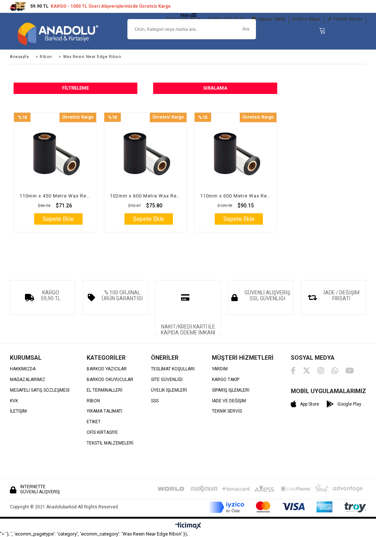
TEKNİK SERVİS (227, 411)
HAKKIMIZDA (23, 369)
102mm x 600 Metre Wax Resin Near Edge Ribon (145, 196)
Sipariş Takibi (271, 19)
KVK (14, 401)
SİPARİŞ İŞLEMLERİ (230, 390)
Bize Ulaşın (309, 19)
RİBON (93, 401)
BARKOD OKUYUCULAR (110, 379)
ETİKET (94, 422)
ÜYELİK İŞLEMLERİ (169, 390)
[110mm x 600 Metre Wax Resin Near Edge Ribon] (235, 153)
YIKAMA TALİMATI (104, 411)
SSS (155, 401)
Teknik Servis (347, 19)
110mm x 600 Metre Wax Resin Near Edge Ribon (235, 196)
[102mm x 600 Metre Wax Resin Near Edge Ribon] (145, 153)
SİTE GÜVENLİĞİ (166, 379)
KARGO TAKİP (225, 379)
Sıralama (215, 88)
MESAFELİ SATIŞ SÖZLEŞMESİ (39, 390)
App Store (309, 404)
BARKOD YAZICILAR (107, 369)
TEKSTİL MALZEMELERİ (110, 443)
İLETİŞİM (18, 411)
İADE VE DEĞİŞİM (229, 401)
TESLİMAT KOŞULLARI (173, 369)
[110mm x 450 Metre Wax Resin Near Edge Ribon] (55, 153)
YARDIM (220, 369)
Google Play (349, 404)
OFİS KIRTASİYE (102, 432)
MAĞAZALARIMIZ (27, 379)
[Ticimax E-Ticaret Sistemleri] (188, 526)
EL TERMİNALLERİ (104, 390)
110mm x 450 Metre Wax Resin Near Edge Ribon (55, 196)
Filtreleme (75, 88)
